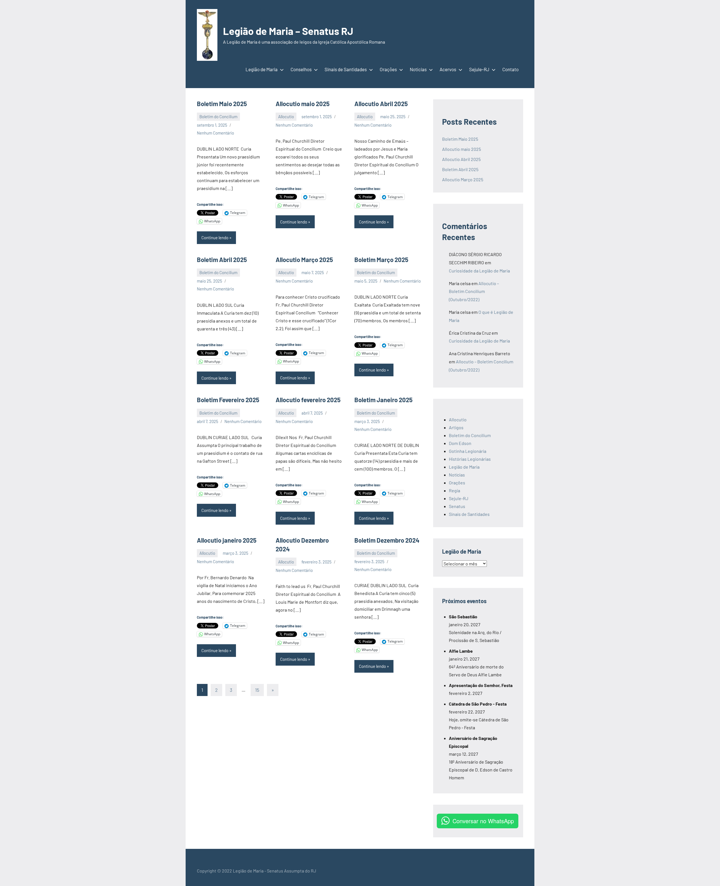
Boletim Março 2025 (382, 259)
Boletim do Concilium (218, 116)
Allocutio (286, 116)
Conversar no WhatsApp (483, 821)
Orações (388, 69)
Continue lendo (214, 237)
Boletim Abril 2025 (222, 259)
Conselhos (301, 69)
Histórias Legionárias (470, 459)
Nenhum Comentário (215, 132)
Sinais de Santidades (346, 69)
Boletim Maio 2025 (222, 103)
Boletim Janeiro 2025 (384, 399)
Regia (454, 490)
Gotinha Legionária (467, 451)
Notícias (418, 69)
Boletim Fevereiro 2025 (228, 399)
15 (257, 690)
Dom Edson (460, 443)
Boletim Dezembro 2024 (387, 540)
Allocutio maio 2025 (303, 103)
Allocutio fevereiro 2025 (308, 399)
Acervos (448, 69)
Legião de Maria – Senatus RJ (288, 31)
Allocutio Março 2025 (304, 259)
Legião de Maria (262, 69)
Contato (510, 69)
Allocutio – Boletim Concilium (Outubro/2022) (474, 291)
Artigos (456, 427)
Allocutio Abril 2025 (381, 103)
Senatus (457, 506)
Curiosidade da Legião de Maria (479, 270)
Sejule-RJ (479, 69)
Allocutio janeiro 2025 (226, 540)
